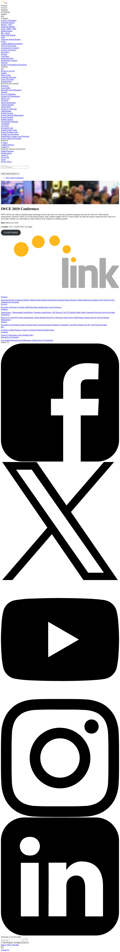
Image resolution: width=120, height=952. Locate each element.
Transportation (6, 82)
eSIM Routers (6, 111)
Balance (4, 25)
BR (2, 33)
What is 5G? (5, 98)
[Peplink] (4, 4)
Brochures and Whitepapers (11, 90)
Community (5, 124)
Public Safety (6, 75)
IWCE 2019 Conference (15, 178)
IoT (2, 69)
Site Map (15, 945)
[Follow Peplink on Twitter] (60, 579)
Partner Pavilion (101, 325)
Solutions (4, 309)
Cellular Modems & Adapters (12, 44)
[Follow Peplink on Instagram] (60, 816)
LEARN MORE (11, 232)
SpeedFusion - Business (32, 312)
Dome (3, 29)
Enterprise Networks (8, 77)
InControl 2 (5, 52)
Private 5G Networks (9, 109)
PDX (14, 29)
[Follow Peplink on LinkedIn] (60, 935)
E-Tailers (4, 143)
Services (4, 304)
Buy (2, 327)
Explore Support (7, 117)
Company (4, 332)
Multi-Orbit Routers (8, 35)
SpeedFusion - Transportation (12, 312)
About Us (4, 155)
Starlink (4, 73)
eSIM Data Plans (7, 58)
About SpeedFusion (8, 103)
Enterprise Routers (8, 23)
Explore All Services (8, 50)
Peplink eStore (6, 153)
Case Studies (5, 88)
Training (4, 92)
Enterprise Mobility (8, 27)
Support (4, 322)
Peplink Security (7, 113)
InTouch (4, 54)
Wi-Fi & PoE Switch (8, 46)
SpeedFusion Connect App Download (15, 136)
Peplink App (82, 325)
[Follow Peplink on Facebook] (60, 461)
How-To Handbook (8, 94)
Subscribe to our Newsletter (11, 937)
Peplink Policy (28, 335)
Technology (5, 315)
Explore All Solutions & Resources (14, 65)
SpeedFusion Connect (9, 60)
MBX (9, 29)
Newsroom (5, 157)
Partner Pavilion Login (9, 132)
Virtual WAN (6, 107)
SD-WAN (4, 101)
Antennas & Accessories (10, 48)
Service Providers (7, 79)
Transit (7, 33)
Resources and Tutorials (10, 337)
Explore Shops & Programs (11, 138)
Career (3, 160)
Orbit (3, 37)
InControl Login (7, 128)
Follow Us (5, 342)
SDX (10, 25)
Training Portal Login (9, 130)
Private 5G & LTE (8, 71)
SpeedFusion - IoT (48, 312)
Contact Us (5, 147)
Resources (5, 86)
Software (4, 63)
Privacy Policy (6, 162)
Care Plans (5, 56)
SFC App (91, 325)
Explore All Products (8, 20)
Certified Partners (7, 145)
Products (4, 297)
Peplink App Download (10, 134)
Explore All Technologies (10, 96)
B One (3, 42)
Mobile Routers (6, 31)
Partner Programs (7, 151)
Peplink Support (7, 119)
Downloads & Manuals (9, 122)
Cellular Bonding (7, 105)
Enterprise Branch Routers (11, 39)
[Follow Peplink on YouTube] (60, 698)
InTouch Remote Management (12, 115)
